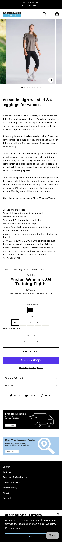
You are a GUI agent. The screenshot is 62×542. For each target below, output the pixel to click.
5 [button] (33, 88)
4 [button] (30, 88)
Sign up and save (13, 508)
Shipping (26, 293)
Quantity (31, 335)
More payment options (31, 367)
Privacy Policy (10, 488)
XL (46, 322)
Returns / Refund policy (15, 477)
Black (30, 310)
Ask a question (14, 377)
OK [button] (31, 536)
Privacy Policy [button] (13, 528)
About (6, 493)
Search (6, 467)
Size (31, 317)
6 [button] (35, 88)
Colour (31, 304)
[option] (31, 4)
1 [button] (22, 88)
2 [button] (25, 88)
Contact (7, 498)
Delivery (7, 472)
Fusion (31, 275)
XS (15, 322)
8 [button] (40, 88)
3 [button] (27, 88)
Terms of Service (11, 482)
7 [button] (38, 88)
